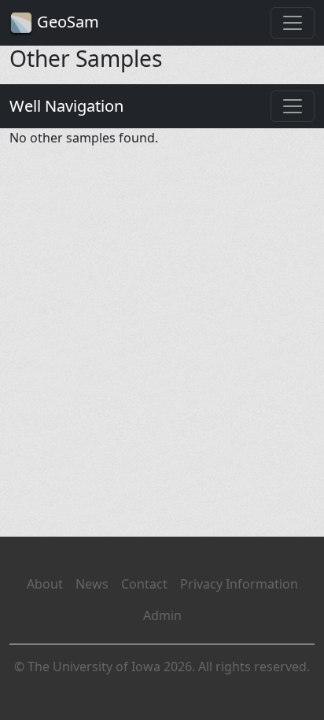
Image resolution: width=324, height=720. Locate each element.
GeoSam (66, 21)
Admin (162, 615)
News (92, 584)
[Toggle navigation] (293, 23)
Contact (144, 584)
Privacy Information (239, 584)
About (45, 584)
